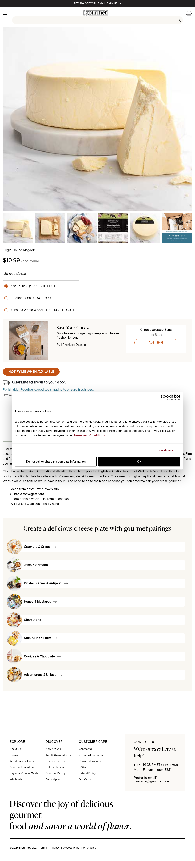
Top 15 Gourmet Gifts (59, 755)
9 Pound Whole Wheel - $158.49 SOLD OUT (42, 310)
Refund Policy (87, 773)
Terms (43, 848)
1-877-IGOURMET (156, 764)
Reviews (15, 755)
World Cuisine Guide (22, 761)
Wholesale (16, 779)
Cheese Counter (56, 761)
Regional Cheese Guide (24, 773)
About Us (15, 749)
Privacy (55, 848)
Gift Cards (85, 779)
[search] (97, 20)
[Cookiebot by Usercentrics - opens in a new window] (163, 397)
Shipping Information (92, 755)
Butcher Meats (55, 767)
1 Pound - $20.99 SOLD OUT (32, 298)
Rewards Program (90, 761)
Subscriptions (54, 779)
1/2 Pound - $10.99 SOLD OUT (33, 286)
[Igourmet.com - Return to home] (95, 13)
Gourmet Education (22, 767)
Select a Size (14, 274)
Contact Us (85, 749)
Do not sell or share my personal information (56, 461)
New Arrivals (54, 749)
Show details (164, 450)
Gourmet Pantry (55, 773)
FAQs (82, 767)
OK (139, 461)
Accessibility (71, 848)
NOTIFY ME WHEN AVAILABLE (31, 371)
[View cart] (186, 13)
